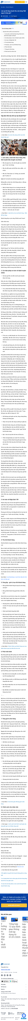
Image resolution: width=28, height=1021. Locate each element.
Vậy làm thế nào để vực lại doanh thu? (11, 31)
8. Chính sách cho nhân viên (10, 51)
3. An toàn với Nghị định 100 (10, 40)
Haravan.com (20, 866)
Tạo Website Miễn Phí (19, 1)
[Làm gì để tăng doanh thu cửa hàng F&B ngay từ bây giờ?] (4, 918)
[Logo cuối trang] (5, 963)
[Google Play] (14, 981)
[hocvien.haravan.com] (7, 2)
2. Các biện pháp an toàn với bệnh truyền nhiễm (14, 37)
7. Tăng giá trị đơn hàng (9, 49)
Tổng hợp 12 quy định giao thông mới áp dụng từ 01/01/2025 (14, 930)
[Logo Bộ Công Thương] (23, 1018)
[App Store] (5, 981)
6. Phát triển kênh (8, 46)
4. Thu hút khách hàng (9, 42)
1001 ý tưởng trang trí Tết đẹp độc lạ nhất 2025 (4, 934)
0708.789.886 (14, 1008)
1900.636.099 (5, 970)
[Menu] (26, 2)
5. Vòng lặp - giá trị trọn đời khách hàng (12, 44)
